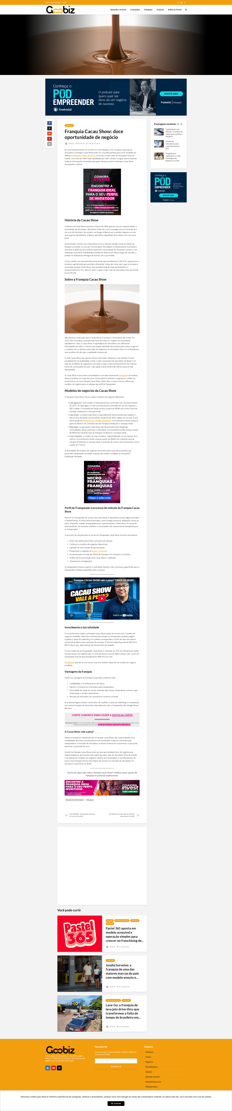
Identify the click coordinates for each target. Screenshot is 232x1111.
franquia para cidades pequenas (97, 421)
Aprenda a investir (118, 9)
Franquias (148, 9)
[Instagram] (59, 1068)
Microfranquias (152, 1067)
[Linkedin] (47, 1068)
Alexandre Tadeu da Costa (83, 155)
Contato (64, 2)
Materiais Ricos (152, 1087)
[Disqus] (102, 865)
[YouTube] (53, 1068)
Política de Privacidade (53, 2)
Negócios (110, 923)
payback (70, 662)
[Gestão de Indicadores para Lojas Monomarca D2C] (159, 144)
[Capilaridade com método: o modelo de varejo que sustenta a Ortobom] (159, 131)
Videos (148, 1057)
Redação (71, 143)
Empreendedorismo (122, 920)
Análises (109, 920)
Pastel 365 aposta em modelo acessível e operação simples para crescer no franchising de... (125, 934)
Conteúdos (135, 9)
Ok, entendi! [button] (116, 1103)
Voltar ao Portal (174, 9)
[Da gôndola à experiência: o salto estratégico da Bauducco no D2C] (159, 156)
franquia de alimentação (75, 800)
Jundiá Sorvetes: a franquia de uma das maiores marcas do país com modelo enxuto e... (122, 971)
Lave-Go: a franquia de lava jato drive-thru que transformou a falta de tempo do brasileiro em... (123, 1011)
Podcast (160, 9)
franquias (123, 375)
